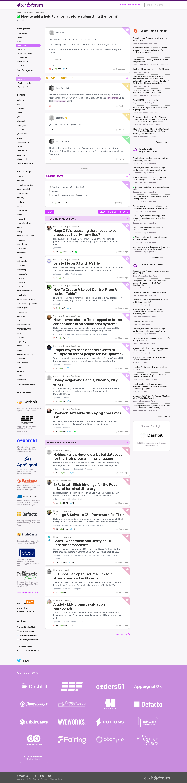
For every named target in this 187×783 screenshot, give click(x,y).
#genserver (22, 210)
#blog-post (22, 312)
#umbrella (21, 295)
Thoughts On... (23, 87)
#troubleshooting (66, 334)
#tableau (57, 558)
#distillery (21, 358)
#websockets (23, 346)
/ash (19, 104)
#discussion (22, 261)
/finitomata (22, 151)
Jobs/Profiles (23, 61)
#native (91, 525)
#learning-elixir (81, 334)
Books (153, 317)
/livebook (57, 428)
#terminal (72, 499)
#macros (21, 240)
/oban (20, 112)
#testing (21, 206)
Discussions (155, 124)
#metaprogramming (26, 384)
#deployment (23, 193)
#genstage (22, 341)
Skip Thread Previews (29, 650)
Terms (44, 779)
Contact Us (22, 776)
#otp (19, 227)
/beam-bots (22, 159)
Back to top (121, 634)
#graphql (21, 337)
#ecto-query (22, 308)
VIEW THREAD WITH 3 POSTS (114, 212)
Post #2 (122, 130)
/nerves (56, 525)
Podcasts (152, 136)
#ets (55, 334)
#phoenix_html (24, 329)
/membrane (22, 134)
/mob (19, 138)
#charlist (66, 428)
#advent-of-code (25, 354)
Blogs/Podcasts (24, 53)
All (18, 75)
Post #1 (122, 106)
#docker (21, 286)
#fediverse (67, 589)
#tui (80, 499)
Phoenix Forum (162, 142)
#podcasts (22, 274)
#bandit (65, 397)
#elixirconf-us (23, 325)
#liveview (79, 555)
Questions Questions (159, 258)
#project (77, 589)
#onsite (20, 278)
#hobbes (88, 469)
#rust (63, 499)
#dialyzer (21, 282)
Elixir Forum (156, 264)
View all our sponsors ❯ (27, 592)
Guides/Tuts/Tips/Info (159, 64)
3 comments (57, 59)
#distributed (77, 469)
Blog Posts (153, 43)
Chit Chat (154, 113)
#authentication (24, 291)
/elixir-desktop (23, 142)
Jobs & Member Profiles (142, 380)
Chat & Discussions (140, 113)
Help (34, 776)
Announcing (66, 450)
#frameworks (75, 525)
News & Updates (145, 324)
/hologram (21, 125)
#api (19, 367)
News (55, 450)
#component (111, 555)
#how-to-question (25, 236)
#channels (66, 364)
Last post (121, 203)
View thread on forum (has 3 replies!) (68, 187)
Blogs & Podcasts (140, 43)
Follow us (26, 661)
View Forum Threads (130, 5)
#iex (19, 333)
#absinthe (21, 219)
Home (54, 195)
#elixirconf (22, 248)
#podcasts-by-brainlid (27, 303)
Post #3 (122, 159)
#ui (72, 555)
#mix (19, 215)
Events (20, 65)
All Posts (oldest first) (28, 635)
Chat (19, 41)
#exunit (20, 257)
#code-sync (22, 265)
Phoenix (153, 30)
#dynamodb (102, 334)
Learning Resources (141, 64)
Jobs (156, 380)
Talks (153, 288)
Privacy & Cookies (57, 779)
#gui (85, 525)
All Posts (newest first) (29, 640)
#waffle (65, 274)
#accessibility (98, 555)
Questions (39, 12)
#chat (92, 334)
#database (66, 469)
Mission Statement (28, 611)
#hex (19, 375)
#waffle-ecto (76, 274)
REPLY (49, 212)
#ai (81, 622)
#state (100, 525)
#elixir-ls (21, 316)
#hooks (88, 555)
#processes (22, 363)
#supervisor (22, 350)
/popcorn (21, 155)
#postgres (22, 244)
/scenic (20, 129)
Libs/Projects (23, 57)
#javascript (22, 270)
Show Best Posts (26, 631)
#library (56, 469)
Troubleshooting (24, 83)
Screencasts (156, 95)
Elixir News (22, 34)
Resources (22, 49)
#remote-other (24, 223)
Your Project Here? (25, 163)
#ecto (20, 176)
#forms (20, 371)
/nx (18, 117)
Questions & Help (25, 12)
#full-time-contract (26, 299)
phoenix (55, 191)
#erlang (20, 202)
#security (21, 380)
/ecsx (19, 146)
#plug (19, 231)
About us (23, 608)
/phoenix (21, 20)
